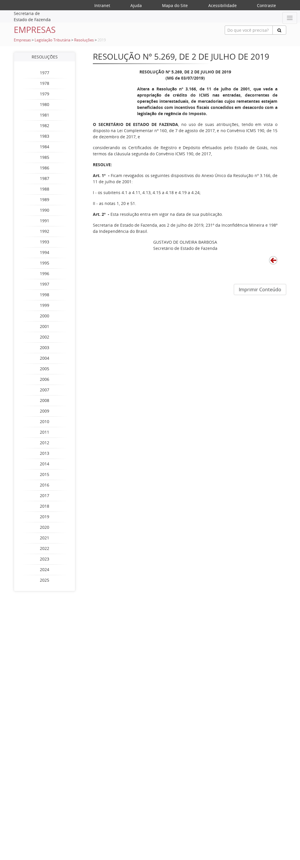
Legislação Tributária (52, 40)
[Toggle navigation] (289, 18)
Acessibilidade (222, 5)
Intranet (102, 5)
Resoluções (84, 40)
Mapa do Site (175, 5)
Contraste (266, 5)
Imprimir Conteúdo (260, 289)
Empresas (22, 40)
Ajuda (136, 5)
